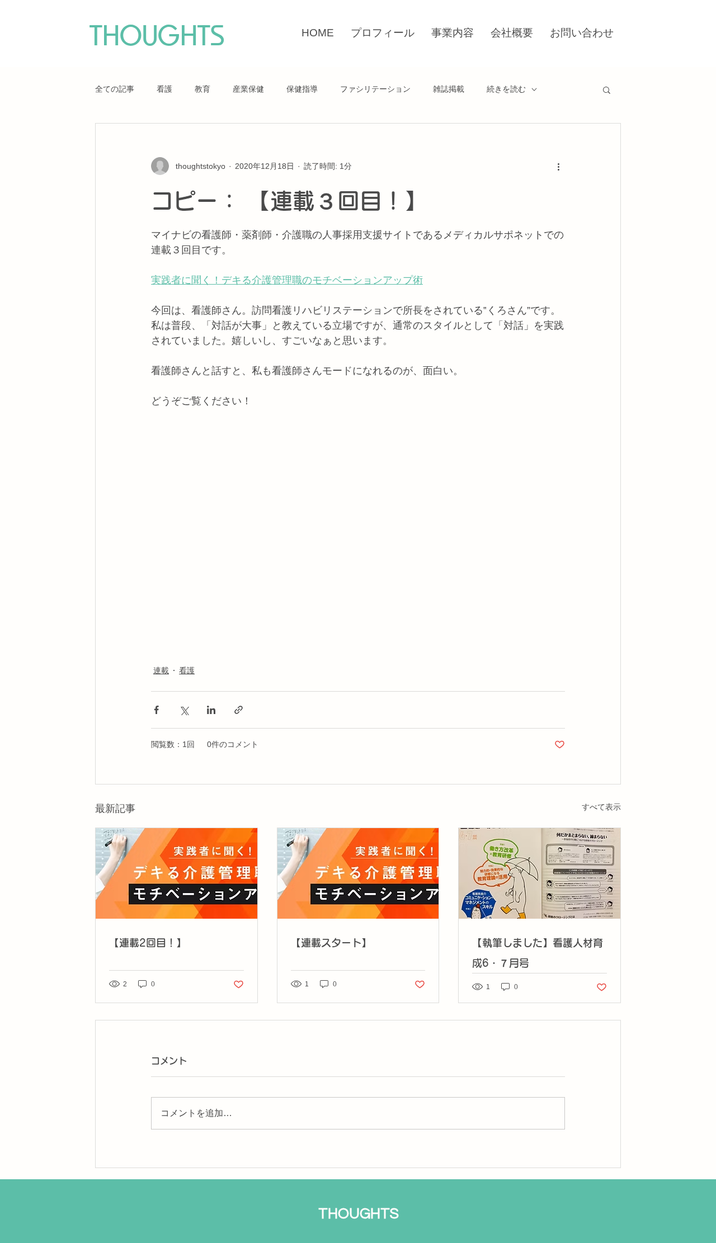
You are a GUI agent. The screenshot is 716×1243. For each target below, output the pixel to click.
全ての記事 (114, 88)
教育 (202, 88)
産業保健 (248, 88)
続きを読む (506, 88)
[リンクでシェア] (238, 710)
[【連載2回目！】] (176, 873)
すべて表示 (601, 806)
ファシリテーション (375, 88)
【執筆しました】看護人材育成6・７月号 (537, 953)
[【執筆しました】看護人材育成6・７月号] (539, 873)
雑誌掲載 (448, 88)
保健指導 (302, 88)
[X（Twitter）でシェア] (183, 710)
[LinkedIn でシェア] (211, 710)
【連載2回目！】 (147, 943)
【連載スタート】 (331, 943)
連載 (161, 670)
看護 (164, 88)
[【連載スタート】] (358, 873)
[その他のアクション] (558, 166)
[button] (606, 89)
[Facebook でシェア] (156, 710)
